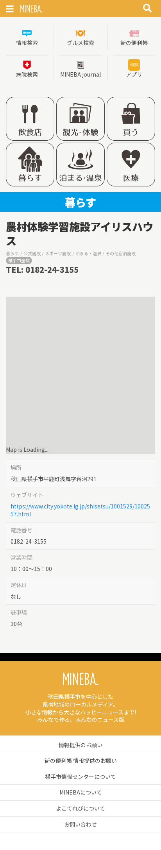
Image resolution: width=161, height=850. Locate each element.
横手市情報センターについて (80, 776)
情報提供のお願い (80, 745)
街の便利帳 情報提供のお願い (81, 760)
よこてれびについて (80, 808)
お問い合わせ (80, 824)
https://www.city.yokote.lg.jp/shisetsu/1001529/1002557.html (80, 510)
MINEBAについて (80, 792)
